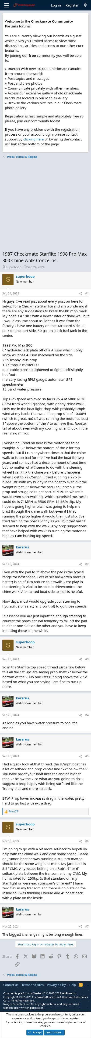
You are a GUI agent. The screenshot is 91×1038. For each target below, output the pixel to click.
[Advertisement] (45, 205)
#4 (87, 715)
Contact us (10, 985)
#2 (87, 564)
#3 (87, 659)
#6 (87, 841)
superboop (13, 267)
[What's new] (85, 5)
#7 (87, 926)
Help (72, 985)
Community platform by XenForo (40, 993)
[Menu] (6, 5)
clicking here (33, 139)
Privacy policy (56, 985)
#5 (87, 756)
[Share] (80, 293)
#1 (87, 293)
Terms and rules (33, 985)
